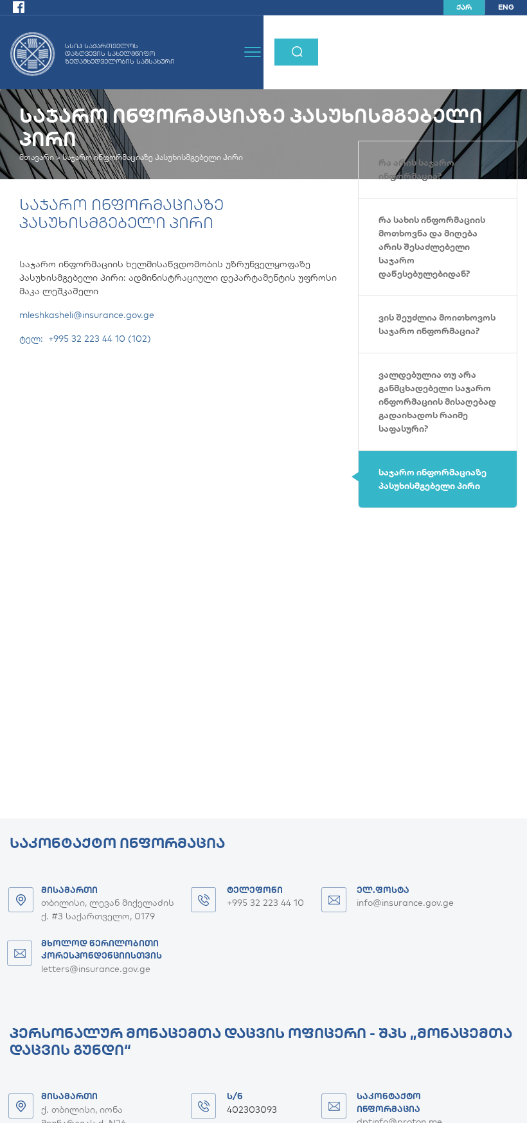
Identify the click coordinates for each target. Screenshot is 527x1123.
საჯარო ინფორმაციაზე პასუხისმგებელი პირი (433, 478)
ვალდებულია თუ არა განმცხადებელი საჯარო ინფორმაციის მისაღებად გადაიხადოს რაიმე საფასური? (437, 401)
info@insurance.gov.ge (405, 902)
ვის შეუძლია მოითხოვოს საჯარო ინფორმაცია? (437, 324)
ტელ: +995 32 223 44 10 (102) (85, 338)
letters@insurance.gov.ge (95, 969)
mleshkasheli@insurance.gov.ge (86, 315)
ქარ (464, 7)
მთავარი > (40, 157)
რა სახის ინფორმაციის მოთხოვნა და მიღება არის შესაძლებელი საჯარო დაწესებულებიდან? (432, 246)
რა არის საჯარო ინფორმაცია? (416, 169)
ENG (506, 7)
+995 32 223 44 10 (265, 902)
